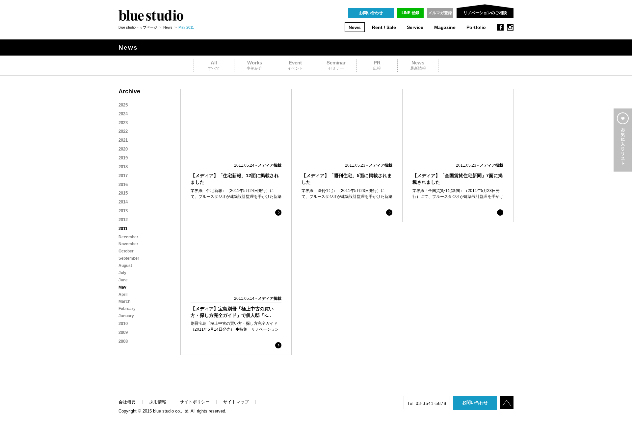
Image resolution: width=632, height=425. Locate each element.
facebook (500, 27)
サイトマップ (236, 401)
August (125, 265)
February (127, 308)
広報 (377, 65)
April (122, 294)
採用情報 (157, 401)
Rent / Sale (384, 27)
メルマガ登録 (440, 13)
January (126, 316)
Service (415, 27)
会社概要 (127, 401)
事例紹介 (254, 65)
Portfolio (476, 27)
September (128, 258)
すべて (214, 65)
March (124, 301)
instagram (510, 27)
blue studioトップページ (137, 27)
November (128, 244)
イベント (295, 65)
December (128, 237)
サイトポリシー (195, 401)
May (122, 287)
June (123, 280)
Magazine (445, 27)
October (126, 251)
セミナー (336, 65)
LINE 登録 (410, 13)
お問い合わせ (371, 13)
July (122, 273)
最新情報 (418, 65)
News (355, 27)
